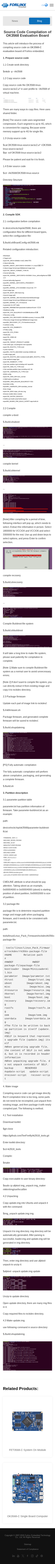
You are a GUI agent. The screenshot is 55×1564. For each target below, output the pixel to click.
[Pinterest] (41, 1556)
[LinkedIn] (13, 1556)
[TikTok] (37, 1556)
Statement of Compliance (27, 1549)
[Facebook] (27, 1556)
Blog (39, 21)
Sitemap (27, 1544)
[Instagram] (32, 1556)
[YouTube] (18, 1556)
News (15, 21)
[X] (23, 1556)
